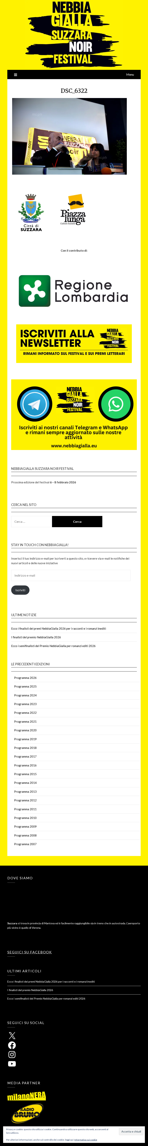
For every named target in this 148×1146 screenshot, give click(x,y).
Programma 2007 (25, 844)
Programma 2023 (25, 704)
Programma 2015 (25, 774)
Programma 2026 (25, 677)
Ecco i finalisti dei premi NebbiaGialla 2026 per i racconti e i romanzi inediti (58, 628)
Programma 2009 (25, 826)
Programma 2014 (25, 782)
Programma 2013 (25, 791)
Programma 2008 (25, 835)
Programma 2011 (25, 809)
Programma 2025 (25, 686)
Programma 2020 (25, 730)
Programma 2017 (25, 756)
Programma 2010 (25, 818)
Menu (130, 74)
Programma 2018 (25, 747)
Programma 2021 (25, 721)
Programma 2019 (25, 739)
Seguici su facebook (29, 952)
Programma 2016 (25, 765)
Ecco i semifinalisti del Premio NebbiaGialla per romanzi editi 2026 (53, 646)
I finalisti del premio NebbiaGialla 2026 (36, 637)
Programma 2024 (25, 695)
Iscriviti (20, 590)
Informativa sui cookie (85, 1139)
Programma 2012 (25, 800)
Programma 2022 (25, 712)
